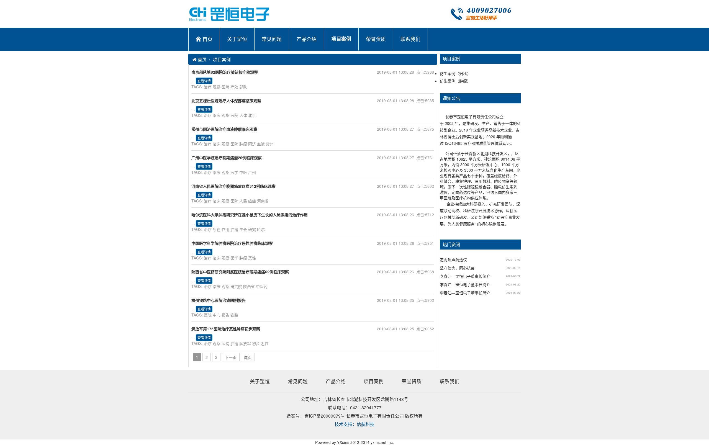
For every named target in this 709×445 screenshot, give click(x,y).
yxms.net (378, 442)
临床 (216, 115)
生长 (243, 229)
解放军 (245, 343)
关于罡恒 (237, 38)
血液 (261, 143)
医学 (234, 172)
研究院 (236, 286)
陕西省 (249, 286)
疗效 (234, 86)
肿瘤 (243, 143)
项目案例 (341, 38)
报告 (225, 315)
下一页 (231, 357)
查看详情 (204, 80)
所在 (216, 229)
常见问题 (272, 38)
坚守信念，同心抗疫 (457, 268)
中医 (243, 172)
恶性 (252, 258)
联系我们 (410, 38)
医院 (225, 86)
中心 (216, 315)
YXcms (343, 442)
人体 (243, 115)
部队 (243, 86)
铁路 (234, 315)
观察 (216, 86)
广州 (252, 172)
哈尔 (261, 229)
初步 (256, 343)
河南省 (263, 201)
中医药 (262, 286)
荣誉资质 (376, 38)
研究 (252, 229)
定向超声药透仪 (453, 259)
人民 (243, 201)
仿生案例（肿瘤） (455, 81)
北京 (252, 115)
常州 (270, 143)
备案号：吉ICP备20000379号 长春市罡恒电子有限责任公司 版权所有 (355, 416)
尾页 (248, 357)
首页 (207, 38)
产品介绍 (307, 38)
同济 (252, 143)
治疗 (208, 86)
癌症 (252, 201)
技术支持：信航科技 (354, 424)
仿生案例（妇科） (455, 73)
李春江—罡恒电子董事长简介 (465, 276)
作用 (225, 229)
